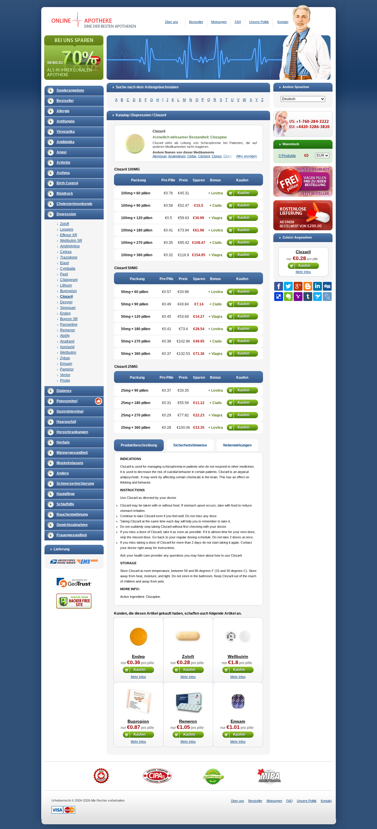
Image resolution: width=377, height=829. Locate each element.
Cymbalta (67, 269)
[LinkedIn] (317, 286)
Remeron (67, 330)
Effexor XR (68, 235)
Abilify (65, 336)
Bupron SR (69, 319)
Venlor (65, 375)
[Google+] (298, 286)
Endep (65, 313)
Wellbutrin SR (71, 241)
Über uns (171, 22)
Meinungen (219, 22)
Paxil (64, 274)
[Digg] (327, 286)
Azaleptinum (177, 156)
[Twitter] (288, 286)
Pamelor (67, 369)
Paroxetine (68, 324)
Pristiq (65, 380)
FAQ (238, 22)
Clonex (217, 156)
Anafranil (67, 341)
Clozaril (66, 296)
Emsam (66, 364)
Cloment (204, 156)
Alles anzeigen (246, 156)
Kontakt (282, 22)
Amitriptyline (70, 246)
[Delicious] (278, 296)
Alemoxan (160, 156)
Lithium (66, 285)
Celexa (66, 252)
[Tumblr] (307, 296)
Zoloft (64, 224)
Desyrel (66, 302)
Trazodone (68, 257)
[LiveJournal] (327, 296)
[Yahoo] (298, 296)
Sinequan (68, 308)
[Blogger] (307, 286)
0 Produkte (287, 156)
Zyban (65, 358)
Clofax (191, 156)
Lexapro (66, 229)
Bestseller (196, 22)
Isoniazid (67, 347)
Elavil (64, 263)
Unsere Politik (259, 22)
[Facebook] (278, 286)
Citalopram (69, 280)
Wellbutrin (68, 352)
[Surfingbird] (317, 296)
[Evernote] (288, 296)
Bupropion (68, 291)
